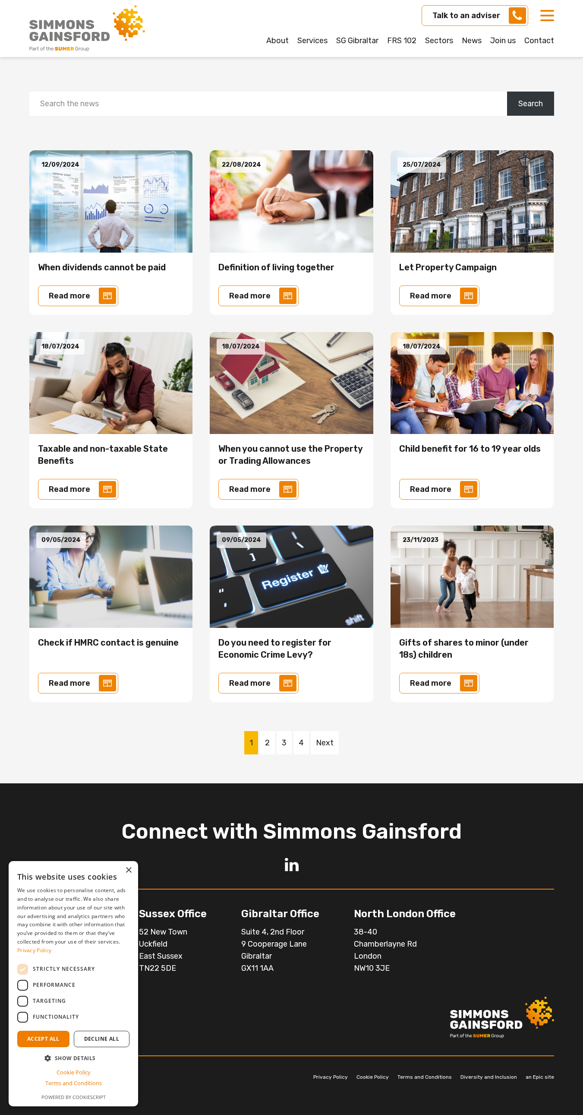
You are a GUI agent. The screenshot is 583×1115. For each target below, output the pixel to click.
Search (530, 103)
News (472, 40)
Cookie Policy (372, 1077)
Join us (503, 40)
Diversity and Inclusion (488, 1077)
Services (312, 40)
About (277, 40)
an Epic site (540, 1077)
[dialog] (73, 983)
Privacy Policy (330, 1077)
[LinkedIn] (292, 864)
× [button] (128, 870)
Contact (539, 40)
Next (325, 743)
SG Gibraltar (357, 40)
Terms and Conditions (424, 1077)
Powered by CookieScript (73, 1097)
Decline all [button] (101, 1038)
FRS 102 (401, 40)
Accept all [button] (43, 1038)
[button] (73, 1058)
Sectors (439, 40)
